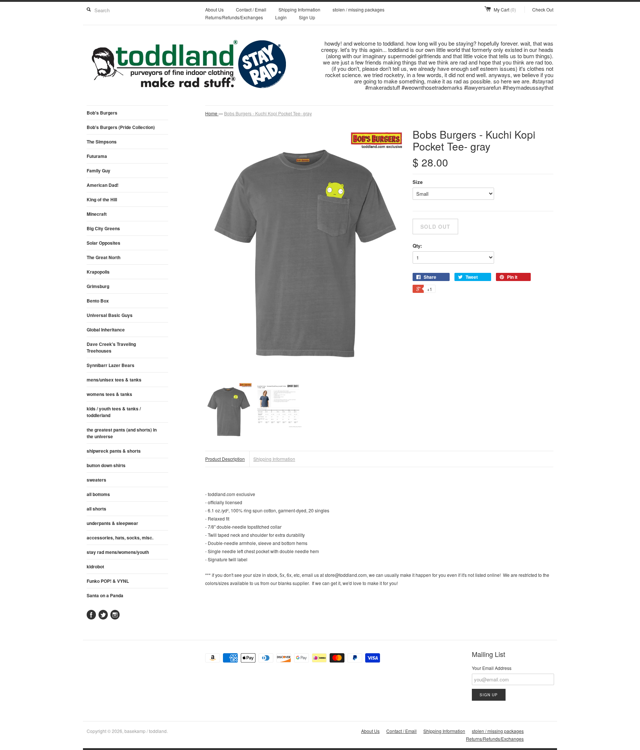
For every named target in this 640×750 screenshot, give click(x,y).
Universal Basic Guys (110, 315)
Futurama (97, 156)
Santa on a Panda (105, 595)
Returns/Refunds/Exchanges (234, 17)
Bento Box (98, 300)
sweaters (96, 479)
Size (418, 181)
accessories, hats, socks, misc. (120, 537)
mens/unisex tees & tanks (114, 379)
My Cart (505, 9)
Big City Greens (103, 228)
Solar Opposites (103, 242)
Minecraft (97, 214)
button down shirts (106, 465)
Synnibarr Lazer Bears (110, 365)
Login (281, 17)
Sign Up (307, 17)
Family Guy (98, 170)
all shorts (96, 508)
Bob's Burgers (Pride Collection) (121, 127)
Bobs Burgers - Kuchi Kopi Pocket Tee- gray (268, 113)
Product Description (225, 459)
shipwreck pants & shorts (114, 450)
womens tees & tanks (109, 394)
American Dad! (103, 185)
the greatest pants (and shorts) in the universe (122, 433)
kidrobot (95, 566)
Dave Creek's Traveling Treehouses (111, 347)
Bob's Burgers (102, 112)
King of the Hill (102, 199)
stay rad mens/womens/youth (118, 552)
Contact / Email (251, 9)
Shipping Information (299, 9)
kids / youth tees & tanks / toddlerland (114, 412)
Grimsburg (98, 286)
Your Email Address (491, 668)
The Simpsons (102, 141)
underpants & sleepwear (112, 523)
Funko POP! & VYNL (108, 581)
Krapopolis (98, 271)
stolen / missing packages (358, 9)
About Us (214, 9)
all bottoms (98, 494)
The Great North (103, 257)
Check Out (542, 9)
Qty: (417, 245)
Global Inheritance (106, 329)
